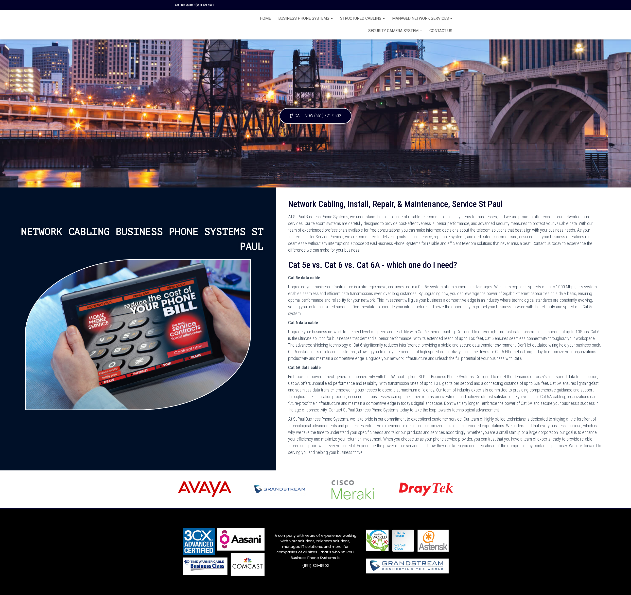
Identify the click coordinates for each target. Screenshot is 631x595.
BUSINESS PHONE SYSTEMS (304, 18)
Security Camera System (394, 30)
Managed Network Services (421, 18)
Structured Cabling (361, 18)
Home (265, 18)
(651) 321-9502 (204, 5)
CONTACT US (440, 30)
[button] (315, 116)
